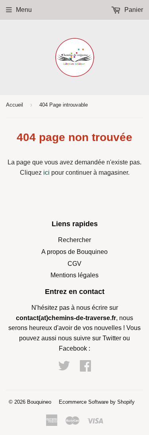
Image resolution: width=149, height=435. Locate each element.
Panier (133, 9)
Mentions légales (74, 275)
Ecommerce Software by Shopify (97, 402)
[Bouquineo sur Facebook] (85, 368)
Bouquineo (39, 402)
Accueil (14, 105)
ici (46, 172)
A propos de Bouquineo (74, 251)
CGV (74, 263)
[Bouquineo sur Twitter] (64, 368)
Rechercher (74, 240)
